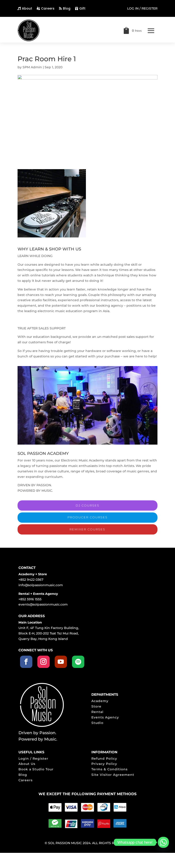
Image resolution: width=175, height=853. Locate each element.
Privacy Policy (104, 764)
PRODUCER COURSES (87, 517)
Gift (82, 8)
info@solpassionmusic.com (40, 585)
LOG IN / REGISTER (142, 8)
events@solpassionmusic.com (43, 604)
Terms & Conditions (109, 769)
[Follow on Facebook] (26, 662)
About (27, 8)
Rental (97, 712)
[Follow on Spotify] (78, 662)
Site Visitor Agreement (112, 775)
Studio (97, 723)
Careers (47, 8)
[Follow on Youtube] (61, 662)
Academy (99, 701)
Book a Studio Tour (36, 769)
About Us (26, 764)
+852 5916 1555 (29, 599)
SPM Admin (32, 67)
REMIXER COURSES (87, 529)
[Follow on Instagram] (43, 662)
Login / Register (33, 758)
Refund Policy (104, 758)
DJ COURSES (87, 505)
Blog (66, 8)
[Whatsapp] (163, 842)
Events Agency (105, 717)
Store (96, 706)
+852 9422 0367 (30, 580)
